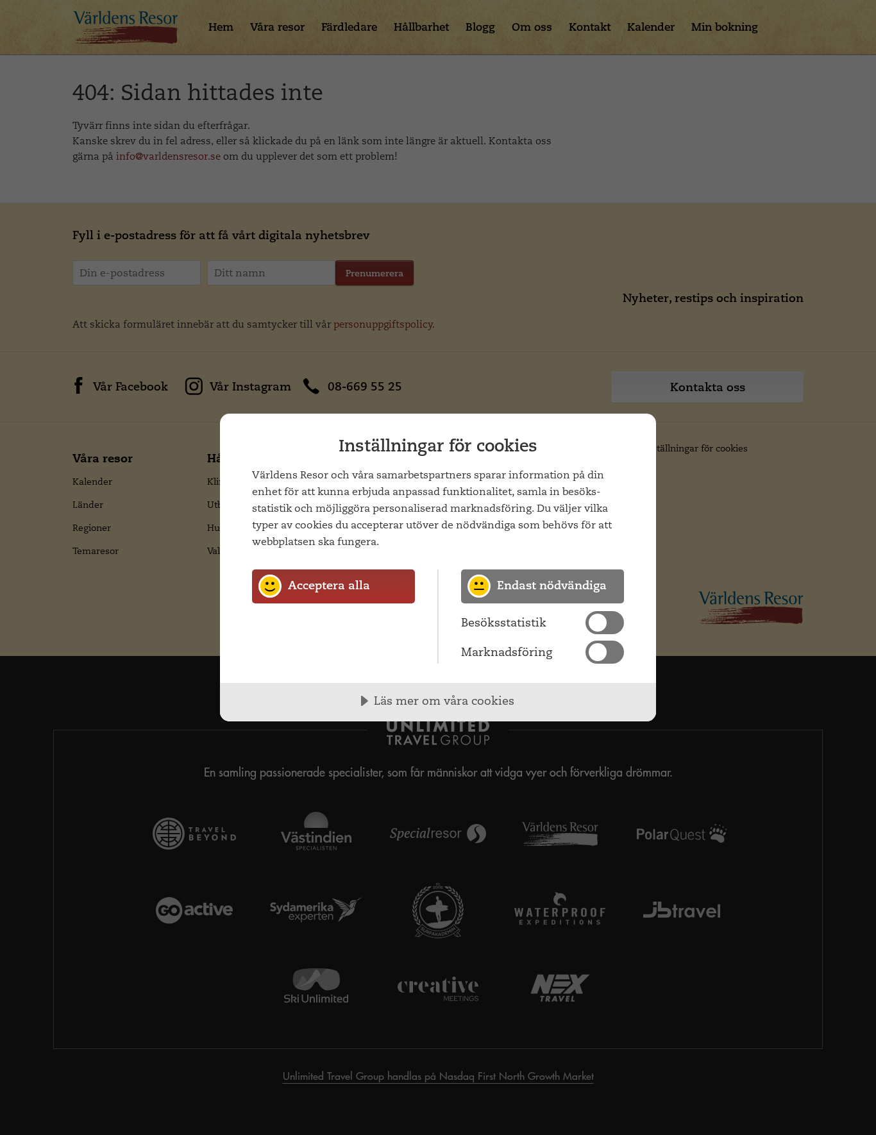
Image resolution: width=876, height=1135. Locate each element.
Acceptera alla (329, 585)
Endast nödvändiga (552, 585)
